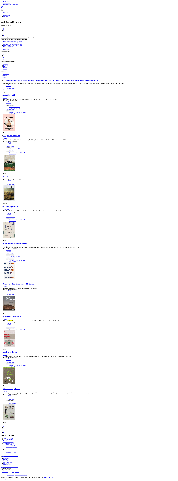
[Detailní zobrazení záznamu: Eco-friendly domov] (9, 420)
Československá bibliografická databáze (17, 112)
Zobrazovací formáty (7, 61)
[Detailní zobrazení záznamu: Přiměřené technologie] (9, 346)
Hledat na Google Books (11, 447)
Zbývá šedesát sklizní (11, 136)
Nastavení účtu (6, 15)
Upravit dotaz (6, 440)
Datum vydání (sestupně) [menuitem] (8, 46)
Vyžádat (5, 98)
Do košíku (3, 71)
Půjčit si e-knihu (10, 146)
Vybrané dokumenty (10, 88)
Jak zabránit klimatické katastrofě (16, 243)
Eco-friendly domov (11, 389)
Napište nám (6, 463)
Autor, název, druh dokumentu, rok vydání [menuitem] (12, 44)
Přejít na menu (6, 3)
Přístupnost (5, 459)
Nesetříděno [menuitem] (6, 49)
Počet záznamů (5, 51)
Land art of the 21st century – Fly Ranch (18, 284)
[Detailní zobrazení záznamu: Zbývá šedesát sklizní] (9, 171)
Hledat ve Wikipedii (10, 445)
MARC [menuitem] (5, 69)
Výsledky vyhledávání (8, 438)
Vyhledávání (6, 12)
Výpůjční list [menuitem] (6, 67)
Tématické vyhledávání (8, 443)
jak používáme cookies (48, 477)
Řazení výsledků (14, 39)
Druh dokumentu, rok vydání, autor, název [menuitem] (12, 41)
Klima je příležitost (10, 206)
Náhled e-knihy (10, 105)
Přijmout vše (3, 479)
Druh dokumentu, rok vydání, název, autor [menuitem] (12, 43)
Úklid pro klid (9, 95)
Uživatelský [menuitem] (6, 65)
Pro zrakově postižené (11, 452)
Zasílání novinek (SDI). (8, 439)
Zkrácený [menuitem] (5, 64)
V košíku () (3, 77)
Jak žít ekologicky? (10, 352)
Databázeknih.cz (12, 113)
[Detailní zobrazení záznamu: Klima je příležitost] (9, 238)
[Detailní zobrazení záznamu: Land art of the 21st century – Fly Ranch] (9, 311)
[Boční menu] (1, 10)
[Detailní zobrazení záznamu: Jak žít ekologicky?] (9, 383)
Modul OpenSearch (7, 462)
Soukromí (5, 460)
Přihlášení (5, 18)
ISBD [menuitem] (4, 66)
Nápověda (5, 16)
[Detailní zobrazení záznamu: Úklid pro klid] (9, 130)
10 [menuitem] (3, 54)
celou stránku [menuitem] (6, 74)
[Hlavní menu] (2, 10)
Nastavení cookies (7, 464)
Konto (4, 14)
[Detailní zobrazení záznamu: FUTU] (9, 201)
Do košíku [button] (8, 84)
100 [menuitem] (4, 59)
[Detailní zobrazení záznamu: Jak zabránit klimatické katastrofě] (9, 278)
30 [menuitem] (3, 56)
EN (1, 7)
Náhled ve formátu (14, 107)
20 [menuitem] (3, 55)
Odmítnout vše (13, 479)
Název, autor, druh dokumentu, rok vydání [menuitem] (12, 45)
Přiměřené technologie (12, 317)
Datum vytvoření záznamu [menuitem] (9, 48)
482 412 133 (5, 472)
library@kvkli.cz (15, 472)
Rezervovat (6, 209)
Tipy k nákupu (9, 444)
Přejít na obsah (6, 1)
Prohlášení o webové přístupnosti (10, 4)
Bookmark (8, 86)
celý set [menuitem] (5, 75)
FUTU (6, 176)
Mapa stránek (6, 458)
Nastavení (8, 479)
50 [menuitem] (3, 57)
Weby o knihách (10, 110)
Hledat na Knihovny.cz (8, 442)
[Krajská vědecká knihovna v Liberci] (9, 456)
